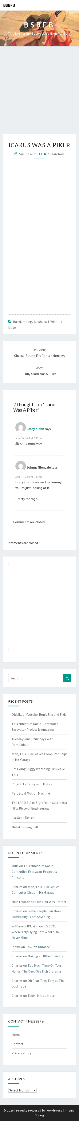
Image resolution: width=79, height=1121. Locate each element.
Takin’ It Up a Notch (42, 995)
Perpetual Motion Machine (31, 793)
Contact (17, 1044)
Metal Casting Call (25, 827)
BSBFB (9, 5)
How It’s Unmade (37, 947)
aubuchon (55, 154)
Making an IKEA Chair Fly (45, 956)
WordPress (55, 1110)
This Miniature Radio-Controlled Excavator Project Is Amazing (34, 871)
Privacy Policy (21, 1053)
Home (16, 1034)
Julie (15, 866)
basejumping (22, 321)
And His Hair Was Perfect (48, 902)
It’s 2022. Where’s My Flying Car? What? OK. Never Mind (36, 932)
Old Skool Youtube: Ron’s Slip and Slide (39, 714)
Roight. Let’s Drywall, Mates (32, 784)
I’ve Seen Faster (23, 817)
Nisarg (39, 1115)
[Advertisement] (39, 92)
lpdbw (16, 947)
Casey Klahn (35, 429)
